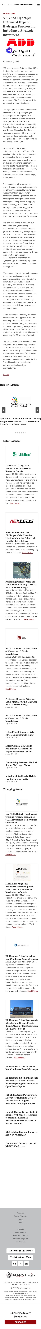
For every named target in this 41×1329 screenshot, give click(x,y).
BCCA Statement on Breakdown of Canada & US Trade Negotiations (21, 651)
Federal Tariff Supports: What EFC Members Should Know (20, 733)
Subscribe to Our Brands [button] (21, 1251)
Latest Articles (11, 441)
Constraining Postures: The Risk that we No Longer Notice (21, 764)
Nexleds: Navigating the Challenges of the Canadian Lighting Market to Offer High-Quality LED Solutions (20, 536)
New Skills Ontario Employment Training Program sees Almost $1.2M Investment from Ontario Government (20, 421)
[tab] (16, 432)
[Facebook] (14, 1263)
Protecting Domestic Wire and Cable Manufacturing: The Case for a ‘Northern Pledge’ (21, 584)
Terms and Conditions (20, 1235)
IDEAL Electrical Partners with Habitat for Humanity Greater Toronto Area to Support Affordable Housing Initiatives (21, 1099)
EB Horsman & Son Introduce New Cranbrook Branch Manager (21, 957)
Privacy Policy (20, 1232)
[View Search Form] (3, 4)
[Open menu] (38, 4)
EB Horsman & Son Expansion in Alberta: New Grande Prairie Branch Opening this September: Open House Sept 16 (21, 1024)
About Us (20, 1213)
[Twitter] (20, 1263)
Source (6, 374)
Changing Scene (9, 13)
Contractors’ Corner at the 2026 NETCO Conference (21, 1145)
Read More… (15, 503)
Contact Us (20, 1242)
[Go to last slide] (3, 410)
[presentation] (20, 403)
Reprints (20, 1229)
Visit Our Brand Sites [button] (20, 1257)
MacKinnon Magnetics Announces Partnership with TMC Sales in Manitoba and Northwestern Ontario (19, 888)
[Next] (37, 410)
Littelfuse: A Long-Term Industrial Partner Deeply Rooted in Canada (18, 468)
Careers (20, 1222)
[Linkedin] (26, 1263)
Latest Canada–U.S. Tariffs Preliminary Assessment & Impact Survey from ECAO (18, 748)
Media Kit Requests (20, 1239)
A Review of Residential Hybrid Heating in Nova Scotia (20, 777)
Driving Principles (20, 1216)
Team (20, 1219)
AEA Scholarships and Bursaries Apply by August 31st (21, 1133)
